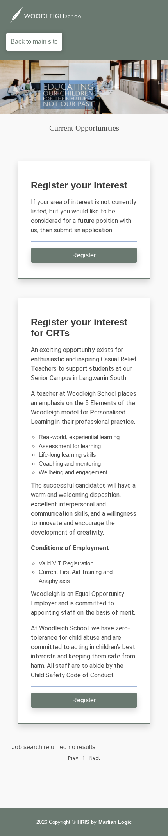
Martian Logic (115, 822)
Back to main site (34, 41)
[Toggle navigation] (151, 15)
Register (84, 255)
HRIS (83, 822)
